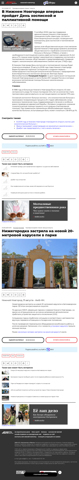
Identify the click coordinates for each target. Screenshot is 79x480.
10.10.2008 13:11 (6, 8)
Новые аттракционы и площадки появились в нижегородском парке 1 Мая (35, 396)
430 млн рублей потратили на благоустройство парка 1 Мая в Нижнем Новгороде (37, 390)
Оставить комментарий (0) (61, 136)
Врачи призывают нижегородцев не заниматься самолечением (44, 126)
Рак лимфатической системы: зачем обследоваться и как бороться (32, 186)
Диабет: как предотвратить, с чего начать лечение (38, 128)
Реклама (44, 432)
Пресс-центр (36, 432)
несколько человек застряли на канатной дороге (39, 332)
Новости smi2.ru (9, 222)
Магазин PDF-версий (55, 432)
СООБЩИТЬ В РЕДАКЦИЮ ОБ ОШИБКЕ (49, 437)
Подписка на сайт (49, 434)
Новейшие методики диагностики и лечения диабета (28, 193)
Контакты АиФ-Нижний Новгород (25, 437)
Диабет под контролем (18, 179)
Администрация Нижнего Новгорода (14, 290)
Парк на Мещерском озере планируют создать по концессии (30, 383)
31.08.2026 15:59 (6, 228)
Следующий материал (40, 474)
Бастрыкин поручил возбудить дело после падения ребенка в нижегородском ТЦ (37, 377)
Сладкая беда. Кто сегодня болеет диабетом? (25, 173)
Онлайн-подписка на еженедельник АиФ (28, 434)
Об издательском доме (22, 432)
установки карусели (59, 326)
